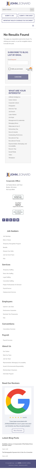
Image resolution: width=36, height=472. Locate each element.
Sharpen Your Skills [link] (8, 251)
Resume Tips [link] (12, 149)
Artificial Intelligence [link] (14, 97)
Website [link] (21, 465)
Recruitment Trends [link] (14, 141)
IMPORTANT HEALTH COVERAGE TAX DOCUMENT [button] (18, 20)
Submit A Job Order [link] (8, 306)
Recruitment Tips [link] (14, 138)
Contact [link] (16, 465)
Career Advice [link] (13, 100)
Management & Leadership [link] (16, 120)
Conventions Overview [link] (9, 329)
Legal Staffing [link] (7, 277)
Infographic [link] (12, 106)
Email (12, 59)
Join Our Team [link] (7, 359)
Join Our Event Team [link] (8, 255)
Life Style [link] (11, 117)
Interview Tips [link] (13, 108)
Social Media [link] (12, 152)
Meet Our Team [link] (7, 355)
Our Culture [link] (6, 351)
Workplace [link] (12, 158)
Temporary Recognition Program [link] (12, 243)
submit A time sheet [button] (26, 15)
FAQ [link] (4, 258)
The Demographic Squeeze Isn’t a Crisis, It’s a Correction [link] (17, 452)
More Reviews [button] (18, 430)
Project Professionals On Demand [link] (12, 284)
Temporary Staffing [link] (8, 269)
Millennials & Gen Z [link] (14, 126)
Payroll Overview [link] (7, 340)
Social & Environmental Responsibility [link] (13, 366)
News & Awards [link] (13, 132)
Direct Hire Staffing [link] (8, 273)
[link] (18, 5)
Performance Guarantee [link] (9, 310)
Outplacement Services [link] (9, 292)
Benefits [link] (5, 247)
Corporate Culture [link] (14, 103)
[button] (32, 10)
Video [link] (10, 155)
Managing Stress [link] (13, 123)
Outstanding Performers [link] (15, 135)
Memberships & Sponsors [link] (10, 370)
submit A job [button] (9, 15)
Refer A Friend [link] (7, 240)
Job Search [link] (12, 111)
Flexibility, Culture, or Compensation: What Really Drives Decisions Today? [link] (17, 444)
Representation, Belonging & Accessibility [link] (14, 362)
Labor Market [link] (12, 114)
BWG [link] (26, 465)
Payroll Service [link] (7, 288)
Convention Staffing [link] (8, 281)
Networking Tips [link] (13, 129)
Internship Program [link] (8, 373)
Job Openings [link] (7, 236)
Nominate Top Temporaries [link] (10, 314)
